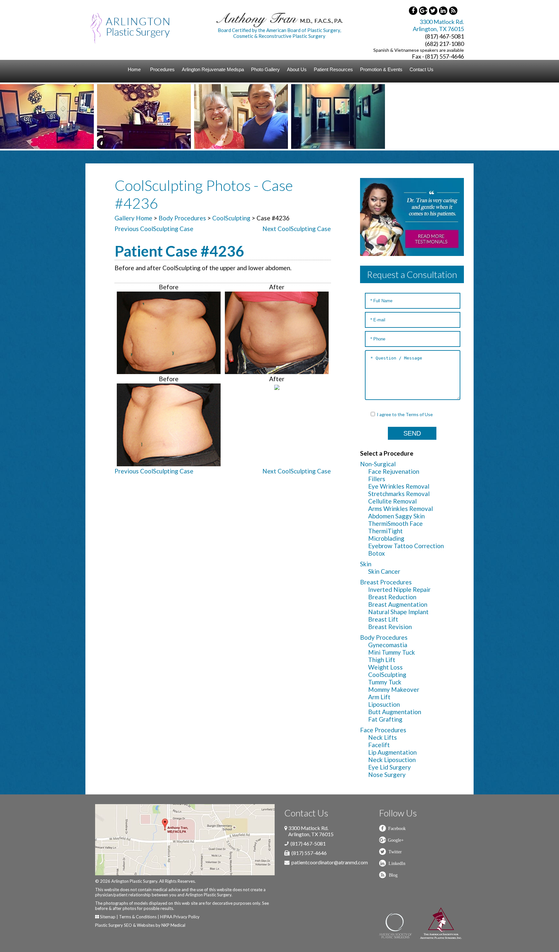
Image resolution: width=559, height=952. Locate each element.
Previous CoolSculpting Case (154, 228)
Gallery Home (133, 218)
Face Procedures (383, 730)
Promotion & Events (381, 69)
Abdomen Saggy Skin (396, 516)
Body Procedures (182, 218)
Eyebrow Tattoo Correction (406, 545)
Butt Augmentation (394, 711)
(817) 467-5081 (444, 36)
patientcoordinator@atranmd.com (329, 862)
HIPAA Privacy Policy (180, 916)
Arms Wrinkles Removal (400, 508)
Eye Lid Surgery (389, 767)
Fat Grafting (385, 719)
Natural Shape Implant (398, 611)
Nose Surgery (387, 774)
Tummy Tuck (384, 682)
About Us (297, 69)
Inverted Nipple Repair (399, 589)
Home (134, 69)
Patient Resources (333, 69)
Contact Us (421, 69)
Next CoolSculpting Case (296, 228)
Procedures (162, 69)
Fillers (376, 478)
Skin (365, 564)
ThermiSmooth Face (395, 523)
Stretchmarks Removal (399, 493)
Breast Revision (390, 626)
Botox (376, 553)
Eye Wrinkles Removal (398, 486)
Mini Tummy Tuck (391, 652)
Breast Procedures (386, 582)
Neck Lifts (382, 737)
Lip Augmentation (392, 752)
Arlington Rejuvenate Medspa (213, 69)
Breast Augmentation (397, 604)
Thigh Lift (381, 659)
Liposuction (384, 704)
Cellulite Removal (392, 501)
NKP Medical (173, 925)
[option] (59, 116)
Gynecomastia (387, 644)
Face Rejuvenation (393, 471)
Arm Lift (379, 697)
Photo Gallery (265, 69)
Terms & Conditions (138, 916)
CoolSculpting (231, 218)
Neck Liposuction (392, 759)
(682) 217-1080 (444, 43)
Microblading (386, 538)
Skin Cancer (384, 571)
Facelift (379, 744)
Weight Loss (385, 667)
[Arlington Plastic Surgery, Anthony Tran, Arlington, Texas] (130, 27)
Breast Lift (383, 619)
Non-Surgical (378, 464)
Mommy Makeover (393, 689)
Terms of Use (419, 414)
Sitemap (107, 916)
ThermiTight (385, 531)
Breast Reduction (392, 597)
